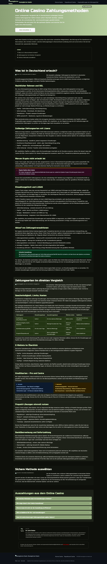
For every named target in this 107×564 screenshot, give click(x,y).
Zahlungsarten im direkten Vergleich (29, 55)
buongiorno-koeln (25, 2)
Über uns (17, 560)
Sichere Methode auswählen (26, 57)
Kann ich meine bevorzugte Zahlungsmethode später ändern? (36, 517)
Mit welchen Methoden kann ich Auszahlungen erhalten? (34, 498)
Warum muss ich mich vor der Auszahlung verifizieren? (34, 508)
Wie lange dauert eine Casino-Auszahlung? (30, 503)
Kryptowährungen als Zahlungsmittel (88, 2)
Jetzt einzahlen (24, 30)
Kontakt (23, 560)
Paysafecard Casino (70, 2)
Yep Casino (66, 544)
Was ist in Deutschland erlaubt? (28, 52)
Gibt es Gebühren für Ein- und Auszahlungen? (31, 512)
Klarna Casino (59, 2)
